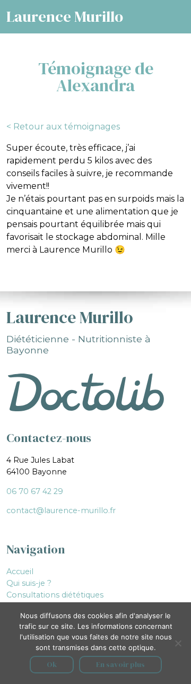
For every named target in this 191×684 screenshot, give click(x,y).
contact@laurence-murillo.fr (61, 510)
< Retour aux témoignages (63, 127)
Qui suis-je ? (28, 583)
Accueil (19, 571)
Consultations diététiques (54, 595)
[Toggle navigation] (184, 11)
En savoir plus (120, 664)
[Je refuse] (177, 643)
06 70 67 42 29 (34, 491)
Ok (52, 664)
